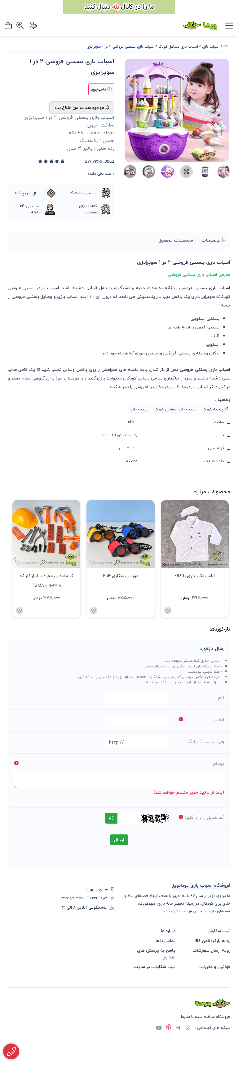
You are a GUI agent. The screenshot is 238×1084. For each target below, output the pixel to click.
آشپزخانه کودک (215, 409)
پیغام (218, 763)
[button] (15, 559)
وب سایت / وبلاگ (206, 741)
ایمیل (219, 719)
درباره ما (168, 931)
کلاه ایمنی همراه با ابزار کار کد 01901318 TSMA (46, 580)
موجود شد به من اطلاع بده (80, 107)
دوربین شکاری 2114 (120, 576)
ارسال (119, 840)
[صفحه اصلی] (225, 46)
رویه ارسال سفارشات (211, 950)
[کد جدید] (111, 818)
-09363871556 (72, 898)
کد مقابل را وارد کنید (204, 817)
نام (221, 697)
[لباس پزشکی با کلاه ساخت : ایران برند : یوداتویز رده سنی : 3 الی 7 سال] (195, 534)
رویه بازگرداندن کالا (212, 941)
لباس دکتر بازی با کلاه (194, 576)
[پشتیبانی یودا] (11, 1051)
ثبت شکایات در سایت (154, 966)
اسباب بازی (210, 46)
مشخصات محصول (176, 240)
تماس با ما (165, 941)
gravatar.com (136, 677)
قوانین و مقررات (214, 966)
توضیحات (211, 240)
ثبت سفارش (218, 931)
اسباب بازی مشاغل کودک (178, 46)
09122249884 (96, 898)
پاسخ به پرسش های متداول (156, 953)
